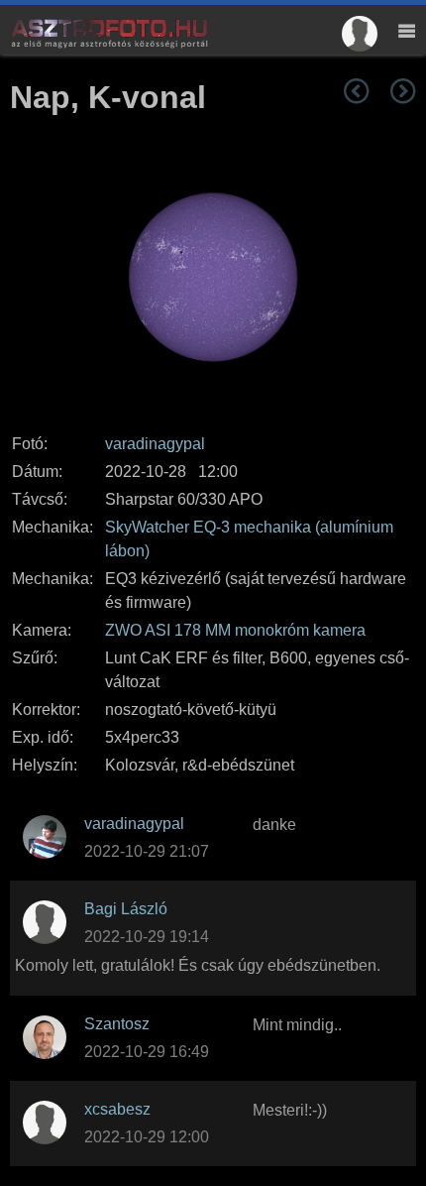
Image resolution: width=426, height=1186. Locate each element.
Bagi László (125, 908)
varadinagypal (155, 443)
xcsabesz (117, 1109)
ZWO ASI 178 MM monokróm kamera (235, 630)
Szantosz (117, 1023)
